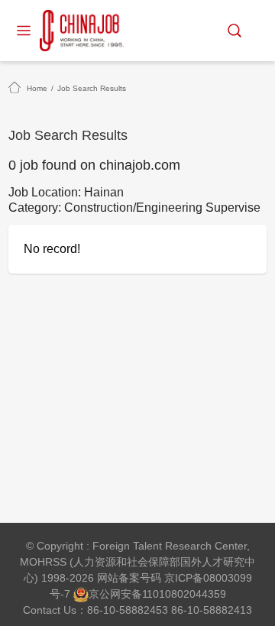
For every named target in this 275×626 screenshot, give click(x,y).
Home (37, 88)
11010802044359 (184, 594)
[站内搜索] (234, 30)
